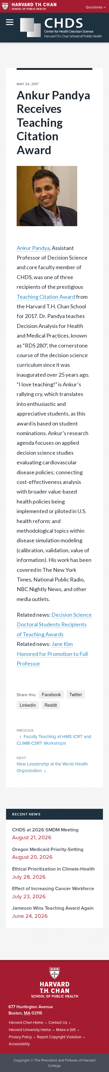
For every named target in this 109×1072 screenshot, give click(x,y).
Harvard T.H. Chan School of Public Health (54, 982)
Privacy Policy (20, 1037)
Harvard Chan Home (26, 1022)
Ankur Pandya (33, 248)
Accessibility (19, 1044)
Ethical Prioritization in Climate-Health (53, 869)
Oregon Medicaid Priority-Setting (47, 849)
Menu (9, 22)
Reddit (51, 705)
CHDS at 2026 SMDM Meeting (45, 830)
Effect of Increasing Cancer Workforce (53, 889)
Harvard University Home (30, 1029)
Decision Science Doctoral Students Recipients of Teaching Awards (54, 624)
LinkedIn (28, 705)
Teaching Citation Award (46, 296)
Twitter (75, 694)
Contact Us (57, 1022)
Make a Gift (66, 1029)
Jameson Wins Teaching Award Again (53, 908)
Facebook (51, 694)
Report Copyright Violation (59, 1037)
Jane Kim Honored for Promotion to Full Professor (52, 653)
